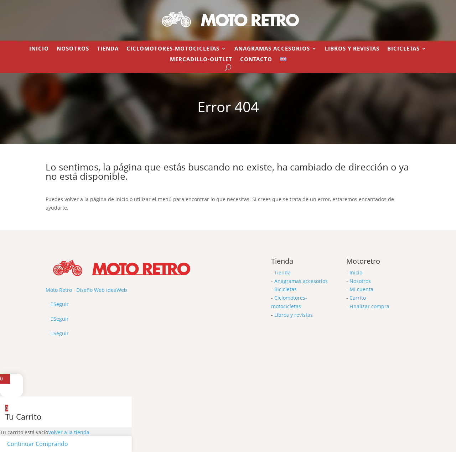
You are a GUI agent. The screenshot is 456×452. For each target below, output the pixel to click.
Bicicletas (403, 49)
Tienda (108, 49)
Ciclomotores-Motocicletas (172, 49)
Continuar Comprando (37, 444)
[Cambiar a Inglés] (283, 60)
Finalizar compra (369, 306)
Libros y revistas (352, 49)
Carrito (357, 297)
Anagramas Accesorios (272, 49)
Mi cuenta (361, 289)
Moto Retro (59, 290)
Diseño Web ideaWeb (101, 290)
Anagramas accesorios (301, 281)
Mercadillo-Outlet (201, 60)
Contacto (256, 60)
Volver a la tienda (68, 432)
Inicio (39, 49)
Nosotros (73, 49)
